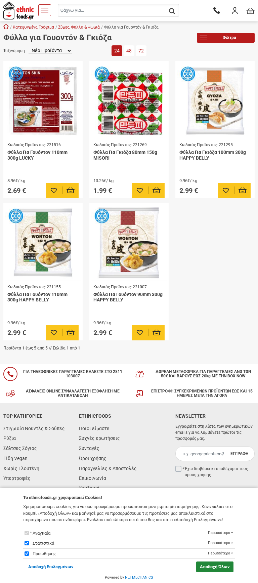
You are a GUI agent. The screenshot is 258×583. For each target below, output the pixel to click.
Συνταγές (89, 448)
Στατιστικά (43, 543)
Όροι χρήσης (92, 458)
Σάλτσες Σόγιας (20, 448)
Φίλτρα (229, 37)
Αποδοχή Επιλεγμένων (51, 566)
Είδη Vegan (15, 458)
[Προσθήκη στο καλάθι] (71, 190)
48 (129, 50)
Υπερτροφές (17, 478)
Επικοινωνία (92, 478)
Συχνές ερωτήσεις (99, 438)
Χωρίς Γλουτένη (21, 468)
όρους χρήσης (198, 474)
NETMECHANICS (139, 577)
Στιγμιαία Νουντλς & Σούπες (34, 428)
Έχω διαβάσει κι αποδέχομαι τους (216, 471)
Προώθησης (44, 553)
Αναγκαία (41, 533)
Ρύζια (9, 438)
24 (117, 50)
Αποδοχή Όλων (215, 566)
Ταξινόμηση (14, 50)
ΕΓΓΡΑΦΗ (239, 453)
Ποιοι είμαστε (94, 428)
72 (141, 50)
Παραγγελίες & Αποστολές (108, 468)
